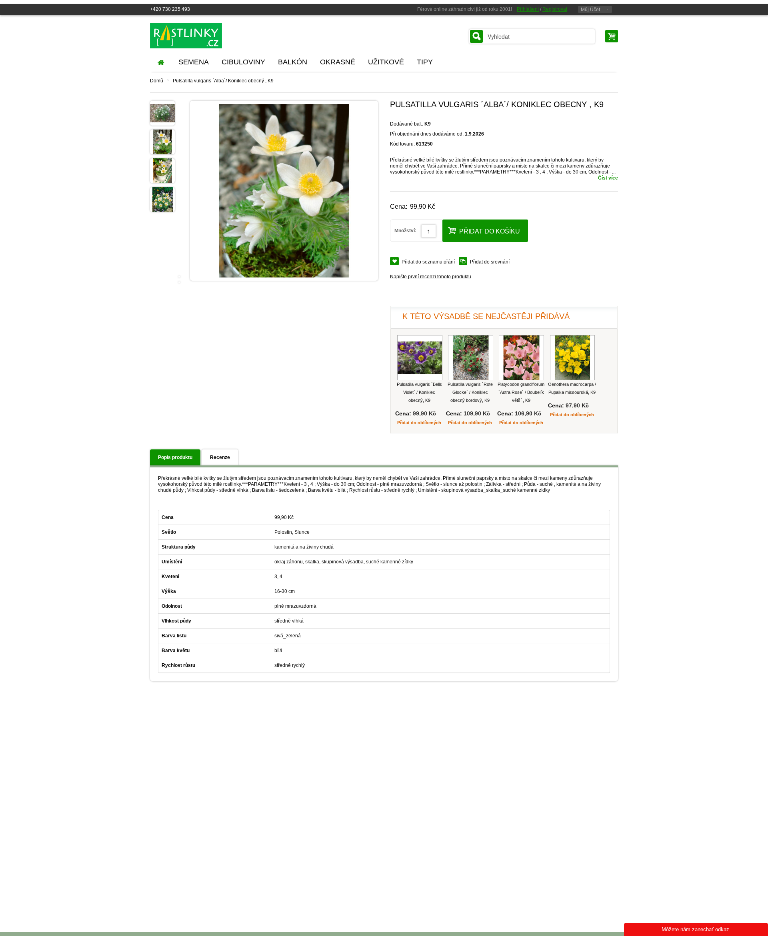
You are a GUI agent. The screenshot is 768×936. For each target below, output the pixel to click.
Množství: (405, 231)
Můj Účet (590, 9)
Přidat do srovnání (490, 262)
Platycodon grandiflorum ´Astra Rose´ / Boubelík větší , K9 (521, 392)
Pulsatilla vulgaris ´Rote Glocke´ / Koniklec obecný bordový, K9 (470, 392)
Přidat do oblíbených (419, 422)
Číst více (608, 178)
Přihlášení (528, 9)
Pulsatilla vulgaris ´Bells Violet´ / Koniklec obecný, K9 (419, 392)
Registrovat (554, 9)
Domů (156, 81)
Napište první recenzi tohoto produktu (430, 276)
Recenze (220, 457)
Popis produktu (175, 457)
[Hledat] (476, 36)
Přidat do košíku (489, 231)
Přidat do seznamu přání (428, 262)
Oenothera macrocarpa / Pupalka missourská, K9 (572, 388)
